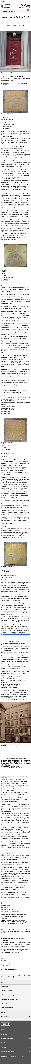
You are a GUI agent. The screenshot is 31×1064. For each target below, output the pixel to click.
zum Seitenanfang (23, 975)
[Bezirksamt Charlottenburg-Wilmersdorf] (7, 977)
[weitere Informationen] (2, 6)
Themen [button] (3, 1047)
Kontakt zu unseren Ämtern (9, 990)
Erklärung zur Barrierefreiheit (9, 999)
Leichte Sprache (8, 1007)
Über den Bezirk (19, 10)
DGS (5, 1003)
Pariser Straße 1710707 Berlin (7, 964)
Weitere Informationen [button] (7, 1051)
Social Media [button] (5, 1016)
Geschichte (4, 11)
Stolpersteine (12, 11)
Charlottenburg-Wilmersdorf (7, 10)
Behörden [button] (4, 1034)
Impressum (5, 986)
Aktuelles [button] (3, 1043)
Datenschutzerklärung (8, 995)
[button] (28, 10)
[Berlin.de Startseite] (4, 1)
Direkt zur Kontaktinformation (14, 25)
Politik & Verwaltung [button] (7, 1038)
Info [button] (2, 982)
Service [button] (3, 1012)
